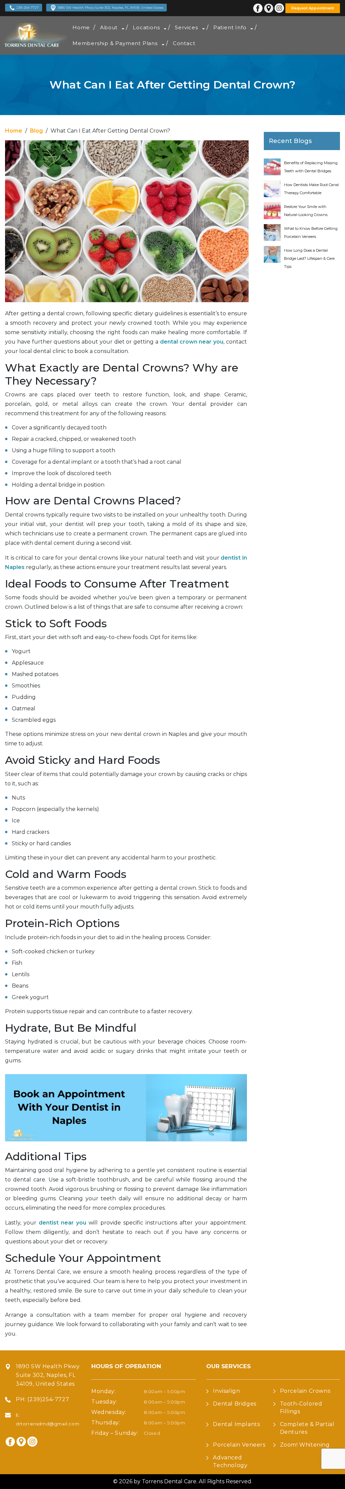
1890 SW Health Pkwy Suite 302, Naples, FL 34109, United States (110, 7)
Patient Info (230, 27)
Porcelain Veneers (239, 1445)
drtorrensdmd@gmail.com (47, 1423)
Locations (146, 27)
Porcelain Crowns (305, 1391)
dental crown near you (191, 342)
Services (186, 27)
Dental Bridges (234, 1404)
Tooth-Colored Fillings (301, 1408)
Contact (184, 43)
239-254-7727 (28, 7)
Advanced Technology (230, 1461)
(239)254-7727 (48, 1399)
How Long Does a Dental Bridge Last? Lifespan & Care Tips (309, 258)
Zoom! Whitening (305, 1445)
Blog (36, 131)
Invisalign (226, 1391)
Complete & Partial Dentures (307, 1428)
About (109, 27)
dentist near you (62, 1222)
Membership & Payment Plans (115, 43)
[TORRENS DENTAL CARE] (33, 35)
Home (81, 27)
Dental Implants (236, 1424)
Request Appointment (312, 8)
